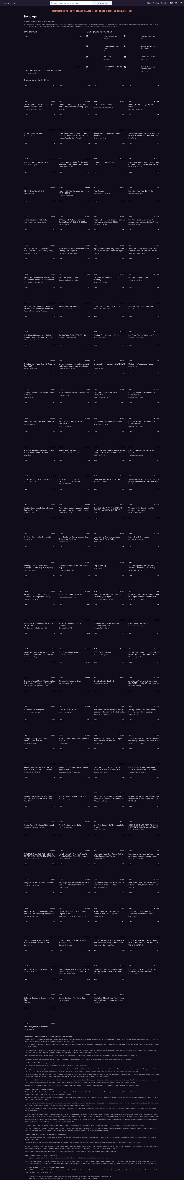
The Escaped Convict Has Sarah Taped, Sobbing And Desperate (39, 106)
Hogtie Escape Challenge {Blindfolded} (39, 825)
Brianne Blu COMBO (136, 1027)
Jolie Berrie (132, 916)
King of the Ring (100, 566)
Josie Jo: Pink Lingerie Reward (70, 681)
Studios (156, 3)
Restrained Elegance (135, 974)
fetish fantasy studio (100, 887)
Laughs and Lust (99, 858)
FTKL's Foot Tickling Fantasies (104, 599)
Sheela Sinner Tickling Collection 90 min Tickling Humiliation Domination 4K (109, 1028)
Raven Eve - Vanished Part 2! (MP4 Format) (107, 134)
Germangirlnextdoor (31, 73)
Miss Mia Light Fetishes (136, 657)
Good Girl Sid (132, 366)
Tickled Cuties (133, 1087)
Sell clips (164, 3)
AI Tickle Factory (64, 799)
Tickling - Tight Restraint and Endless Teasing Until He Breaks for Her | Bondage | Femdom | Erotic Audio (73, 1086)
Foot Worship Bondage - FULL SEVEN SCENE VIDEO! (39, 624)
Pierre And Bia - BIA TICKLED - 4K (107, 479)
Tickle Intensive (29, 193)
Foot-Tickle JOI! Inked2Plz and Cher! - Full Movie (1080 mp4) (108, 596)
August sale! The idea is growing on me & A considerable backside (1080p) (109, 221)
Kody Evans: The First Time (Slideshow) (39, 883)
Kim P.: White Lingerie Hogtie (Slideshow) (70, 624)
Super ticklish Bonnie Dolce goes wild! (142, 1084)
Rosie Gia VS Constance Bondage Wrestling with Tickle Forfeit (107, 538)
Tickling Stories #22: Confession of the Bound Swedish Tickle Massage (142, 711)
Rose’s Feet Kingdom (101, 397)
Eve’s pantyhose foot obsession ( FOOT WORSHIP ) (74, 740)
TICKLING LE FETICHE (67, 167)
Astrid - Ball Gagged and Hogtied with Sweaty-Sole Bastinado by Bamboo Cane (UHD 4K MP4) (40, 913)
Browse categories (100, 3)
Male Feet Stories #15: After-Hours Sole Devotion (109, 826)
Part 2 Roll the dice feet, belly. (70, 825)
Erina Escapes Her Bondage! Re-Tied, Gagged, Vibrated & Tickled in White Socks (108, 970)
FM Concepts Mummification (33, 282)
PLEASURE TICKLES (101, 482)
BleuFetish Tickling (134, 224)
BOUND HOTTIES (65, 484)
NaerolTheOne (29, 801)
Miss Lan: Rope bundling (103, 104)
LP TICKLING (133, 801)
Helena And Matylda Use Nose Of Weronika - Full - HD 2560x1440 (106, 913)
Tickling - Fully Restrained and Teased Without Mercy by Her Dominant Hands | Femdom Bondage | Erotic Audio (109, 1114)
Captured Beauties (65, 1118)
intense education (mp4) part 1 (70, 450)
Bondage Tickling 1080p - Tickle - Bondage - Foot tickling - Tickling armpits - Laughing (39, 567)
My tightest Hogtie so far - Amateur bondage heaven (43, 70)
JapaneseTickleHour (135, 570)
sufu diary (62, 109)
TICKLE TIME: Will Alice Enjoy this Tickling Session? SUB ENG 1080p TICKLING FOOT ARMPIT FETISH (72, 221)
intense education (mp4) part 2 (70, 306)
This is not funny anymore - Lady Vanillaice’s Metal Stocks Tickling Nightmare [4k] (141, 913)
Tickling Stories (29, 397)
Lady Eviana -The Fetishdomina (35, 222)
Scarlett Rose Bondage (66, 570)
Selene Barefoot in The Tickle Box (72, 998)
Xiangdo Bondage (65, 1089)
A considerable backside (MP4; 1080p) (143, 1142)
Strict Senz (97, 1031)
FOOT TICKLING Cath (102, 652)
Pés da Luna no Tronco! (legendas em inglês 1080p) (73, 768)
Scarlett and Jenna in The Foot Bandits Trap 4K (73, 567)
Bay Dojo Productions (135, 397)
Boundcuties (28, 539)
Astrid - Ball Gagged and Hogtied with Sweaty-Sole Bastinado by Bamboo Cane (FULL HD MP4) (109, 797)
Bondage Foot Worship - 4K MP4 (140, 306)
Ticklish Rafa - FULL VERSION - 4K (107, 306)
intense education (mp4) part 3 (35, 220)
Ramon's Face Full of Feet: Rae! (71, 594)
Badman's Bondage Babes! (33, 109)
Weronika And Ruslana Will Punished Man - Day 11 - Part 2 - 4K (142, 1114)
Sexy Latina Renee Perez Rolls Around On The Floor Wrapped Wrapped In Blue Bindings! (39, 279)
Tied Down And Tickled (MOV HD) (141, 1056)
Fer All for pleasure (65, 827)
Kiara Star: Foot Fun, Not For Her (140, 191)
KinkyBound (98, 743)
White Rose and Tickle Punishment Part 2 (74, 393)
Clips (149, 3)
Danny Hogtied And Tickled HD (105, 1171)
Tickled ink (97, 165)
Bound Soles (98, 1147)
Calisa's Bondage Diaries (32, 165)
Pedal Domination (134, 309)
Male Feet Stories (100, 830)
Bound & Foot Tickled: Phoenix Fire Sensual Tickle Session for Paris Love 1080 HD (142, 769)
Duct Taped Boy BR (135, 138)
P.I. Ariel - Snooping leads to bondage (38, 537)
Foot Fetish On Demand (67, 655)
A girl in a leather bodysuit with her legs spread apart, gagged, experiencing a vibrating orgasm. (39, 451)
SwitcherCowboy (29, 570)
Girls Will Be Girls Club (136, 539)
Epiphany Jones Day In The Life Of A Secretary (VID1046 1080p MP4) (142, 970)
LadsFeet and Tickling (135, 626)
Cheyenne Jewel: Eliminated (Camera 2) (74, 1142)
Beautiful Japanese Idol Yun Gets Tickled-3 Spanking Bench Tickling (141, 567)
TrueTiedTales (63, 541)
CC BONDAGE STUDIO (136, 830)
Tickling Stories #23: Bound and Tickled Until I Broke (39, 394)
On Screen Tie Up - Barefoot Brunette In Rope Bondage (109, 1143)
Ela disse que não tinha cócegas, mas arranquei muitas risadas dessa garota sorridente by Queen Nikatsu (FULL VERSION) (73, 163)
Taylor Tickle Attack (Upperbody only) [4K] (74, 1056)
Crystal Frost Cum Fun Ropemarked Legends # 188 (72, 913)
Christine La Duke (30, 743)
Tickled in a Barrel (31, 1142)
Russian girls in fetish (101, 772)
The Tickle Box (64, 1000)
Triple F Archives (64, 858)
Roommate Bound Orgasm (69, 652)
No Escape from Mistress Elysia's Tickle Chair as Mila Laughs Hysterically (74, 884)
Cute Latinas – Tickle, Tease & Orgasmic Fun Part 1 (39, 365)
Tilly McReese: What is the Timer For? (108, 1084)
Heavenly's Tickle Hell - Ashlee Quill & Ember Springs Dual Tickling (108, 855)
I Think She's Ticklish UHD (34, 191)
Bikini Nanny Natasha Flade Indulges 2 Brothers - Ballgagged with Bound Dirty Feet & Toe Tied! (73, 134)
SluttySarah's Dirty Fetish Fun (104, 945)
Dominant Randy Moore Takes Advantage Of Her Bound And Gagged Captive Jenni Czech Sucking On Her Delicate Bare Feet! (40, 682)
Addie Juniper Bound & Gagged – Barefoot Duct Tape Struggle (71, 480)
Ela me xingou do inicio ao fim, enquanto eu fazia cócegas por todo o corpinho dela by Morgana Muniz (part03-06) (74, 365)
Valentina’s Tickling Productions (69, 772)
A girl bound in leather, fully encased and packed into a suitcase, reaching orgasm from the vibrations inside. (74, 106)
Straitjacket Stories (30, 1060)
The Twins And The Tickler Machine (72, 796)
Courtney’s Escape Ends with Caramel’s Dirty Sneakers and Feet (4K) (109, 884)
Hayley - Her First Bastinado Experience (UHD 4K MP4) (74, 192)
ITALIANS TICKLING (101, 224)
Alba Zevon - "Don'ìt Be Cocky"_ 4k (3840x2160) (72, 1114)
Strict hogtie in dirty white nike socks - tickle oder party (73, 941)
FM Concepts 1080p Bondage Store (36, 628)
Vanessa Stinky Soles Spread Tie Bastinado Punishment (141, 509)
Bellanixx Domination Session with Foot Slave (39, 999)
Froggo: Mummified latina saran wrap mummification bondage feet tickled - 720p (38, 797)
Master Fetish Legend (135, 513)
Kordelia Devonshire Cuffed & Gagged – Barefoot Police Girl (39, 509)
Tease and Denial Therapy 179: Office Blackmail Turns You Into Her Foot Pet (142, 250)
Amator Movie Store (31, 368)
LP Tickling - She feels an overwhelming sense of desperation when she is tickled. (143, 797)
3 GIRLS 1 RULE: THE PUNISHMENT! (39, 479)
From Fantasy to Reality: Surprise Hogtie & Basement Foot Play (74, 538)
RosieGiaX (97, 541)
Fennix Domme (64, 224)
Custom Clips (98, 916)
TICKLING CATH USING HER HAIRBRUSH (105, 394)
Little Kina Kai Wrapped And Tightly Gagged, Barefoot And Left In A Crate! (38, 336)
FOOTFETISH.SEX (8, 3)
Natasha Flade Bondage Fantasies (70, 138)
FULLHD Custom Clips (136, 167)
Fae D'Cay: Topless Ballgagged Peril (142, 335)
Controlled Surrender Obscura (34, 827)
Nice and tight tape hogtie (33, 133)
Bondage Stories (134, 1029)
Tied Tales (131, 887)
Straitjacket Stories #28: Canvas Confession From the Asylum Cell (36, 1057)
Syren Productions (134, 1058)
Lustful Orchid (63, 887)
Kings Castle (98, 568)
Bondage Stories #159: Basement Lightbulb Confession (106, 624)
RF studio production (66, 196)
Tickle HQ (97, 513)
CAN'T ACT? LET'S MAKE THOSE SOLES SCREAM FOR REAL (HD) (107, 768)
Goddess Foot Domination (102, 193)
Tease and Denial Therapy (137, 253)
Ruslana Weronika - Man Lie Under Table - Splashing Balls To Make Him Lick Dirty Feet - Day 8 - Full (144, 163)
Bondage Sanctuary (135, 109)
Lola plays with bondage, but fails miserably (141, 106)
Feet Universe (63, 1058)
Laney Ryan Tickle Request (138, 537)
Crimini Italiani (98, 368)
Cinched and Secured (101, 138)
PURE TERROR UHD (67, 1027)
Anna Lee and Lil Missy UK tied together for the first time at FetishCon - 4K (109, 740)
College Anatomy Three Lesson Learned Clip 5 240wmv (36, 740)
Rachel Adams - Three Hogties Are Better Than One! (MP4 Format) (74, 1172)
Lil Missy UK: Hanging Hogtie (105, 162)
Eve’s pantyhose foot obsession (140, 998)
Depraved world (64, 395)
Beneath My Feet (30, 482)
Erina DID (97, 974)
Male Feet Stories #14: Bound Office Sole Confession (39, 1086)
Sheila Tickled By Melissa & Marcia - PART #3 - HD (38, 1172)
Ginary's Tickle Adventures (137, 772)
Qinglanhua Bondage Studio (103, 107)
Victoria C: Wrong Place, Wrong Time (38, 969)
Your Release (99, 191)
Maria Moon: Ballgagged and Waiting (108, 422)
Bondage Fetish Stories (101, 628)
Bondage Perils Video (135, 193)
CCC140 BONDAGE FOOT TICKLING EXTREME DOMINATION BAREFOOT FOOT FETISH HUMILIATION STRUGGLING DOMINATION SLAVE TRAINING (143, 826)
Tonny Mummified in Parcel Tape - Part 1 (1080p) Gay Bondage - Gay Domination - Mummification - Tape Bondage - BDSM (144, 134)
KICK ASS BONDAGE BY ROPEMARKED (72, 916)
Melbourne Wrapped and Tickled (140, 364)
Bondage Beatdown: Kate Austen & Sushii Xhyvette (141, 394)
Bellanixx (27, 1003)
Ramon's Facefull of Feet (67, 597)
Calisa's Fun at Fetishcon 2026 (36, 162)
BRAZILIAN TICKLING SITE (103, 309)
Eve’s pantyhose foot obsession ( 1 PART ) (109, 365)
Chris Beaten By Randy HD (138, 623)
